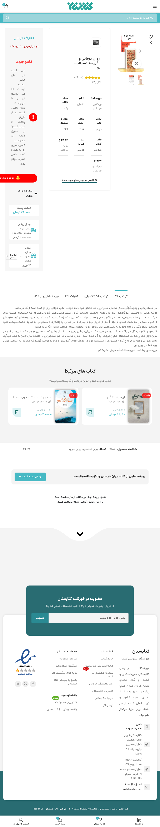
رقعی (64, 108)
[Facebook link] (33, 684)
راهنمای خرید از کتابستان (62, 709)
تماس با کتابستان (102, 691)
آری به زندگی (116, 397)
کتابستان (107, 651)
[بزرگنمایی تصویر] (136, 64)
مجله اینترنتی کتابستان (99, 666)
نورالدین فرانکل (97, 168)
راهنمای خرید (69, 695)
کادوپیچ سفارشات (65, 702)
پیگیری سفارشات (66, 666)
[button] (140, 51)
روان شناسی (90, 449)
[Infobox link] (80, 602)
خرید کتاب (107, 659)
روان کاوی (75, 449)
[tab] (121, 296)
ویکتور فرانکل (97, 106)
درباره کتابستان (104, 698)
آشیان (80, 104)
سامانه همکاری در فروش (98, 674)
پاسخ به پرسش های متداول (65, 682)
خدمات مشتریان (67, 651)
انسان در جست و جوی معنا (32, 397)
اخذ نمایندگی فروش (101, 684)
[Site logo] (80, 6)
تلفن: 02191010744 (134, 726)
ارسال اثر (108, 705)
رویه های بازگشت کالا (64, 673)
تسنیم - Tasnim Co (42, 809)
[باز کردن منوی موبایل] (155, 6)
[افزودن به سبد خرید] (90, 413)
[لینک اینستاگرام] (18, 684)
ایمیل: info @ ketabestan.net (132, 787)
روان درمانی (64, 148)
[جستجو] (7, 18)
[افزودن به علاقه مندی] (151, 37)
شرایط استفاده (68, 659)
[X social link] (25, 684)
